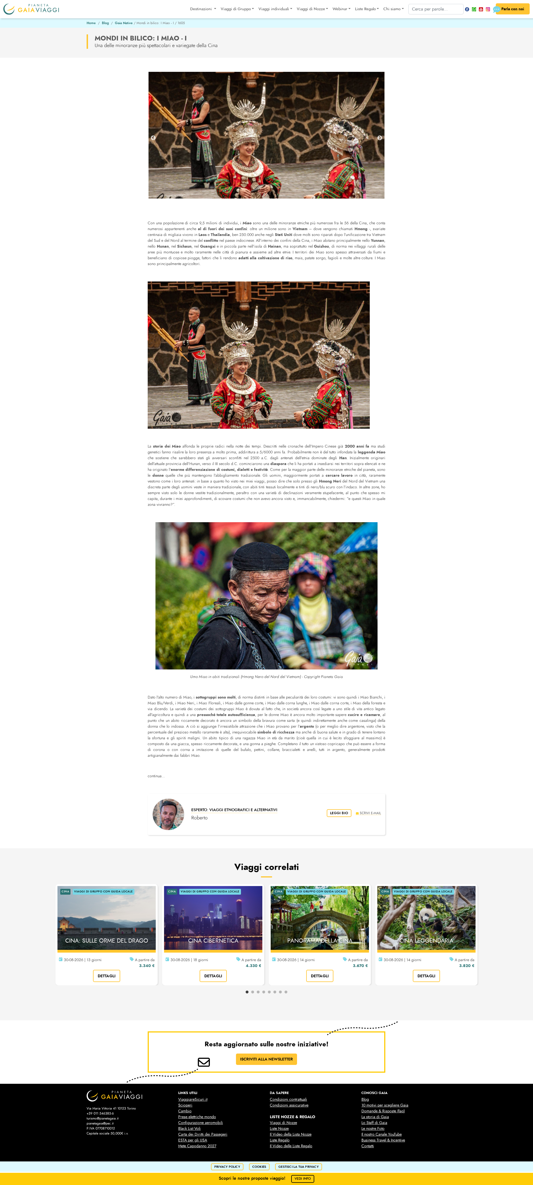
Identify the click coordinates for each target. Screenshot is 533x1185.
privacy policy (227, 1167)
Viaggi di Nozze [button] (311, 9)
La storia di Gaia (375, 1117)
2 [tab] (252, 992)
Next (380, 138)
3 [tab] (258, 992)
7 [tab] (280, 992)
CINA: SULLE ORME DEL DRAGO (106, 941)
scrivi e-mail (370, 813)
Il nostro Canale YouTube (381, 1134)
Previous (153, 138)
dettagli (107, 976)
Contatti (367, 1146)
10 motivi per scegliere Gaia (384, 1105)
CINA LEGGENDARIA (426, 941)
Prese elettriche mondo (197, 1117)
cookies (259, 1167)
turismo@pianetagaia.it (103, 1118)
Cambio (185, 1111)
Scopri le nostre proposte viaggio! (265, 1178)
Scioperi (185, 1105)
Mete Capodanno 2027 (197, 1146)
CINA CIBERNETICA (213, 941)
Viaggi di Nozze (283, 1122)
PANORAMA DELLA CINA (320, 941)
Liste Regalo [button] (365, 9)
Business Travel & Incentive (383, 1140)
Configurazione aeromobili (200, 1122)
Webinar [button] (340, 9)
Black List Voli (189, 1128)
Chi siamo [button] (392, 9)
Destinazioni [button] (201, 9)
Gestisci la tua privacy (298, 1167)
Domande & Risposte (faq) (383, 1111)
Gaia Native (124, 23)
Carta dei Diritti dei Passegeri (202, 1134)
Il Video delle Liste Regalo (291, 1146)
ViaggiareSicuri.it (192, 1099)
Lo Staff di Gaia (374, 1122)
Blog (105, 23)
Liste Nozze (279, 1128)
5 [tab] (269, 992)
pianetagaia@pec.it (100, 1123)
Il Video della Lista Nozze (290, 1134)
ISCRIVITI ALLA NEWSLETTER (266, 1059)
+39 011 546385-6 (100, 1113)
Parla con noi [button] (512, 9)
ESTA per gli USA (192, 1140)
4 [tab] (263, 992)
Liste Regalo (280, 1140)
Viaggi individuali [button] (273, 9)
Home (91, 23)
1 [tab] (247, 992)
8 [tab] (286, 992)
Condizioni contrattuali (288, 1099)
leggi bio (339, 813)
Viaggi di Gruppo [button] (236, 9)
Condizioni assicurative (289, 1105)
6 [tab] (275, 992)
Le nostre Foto (372, 1128)
